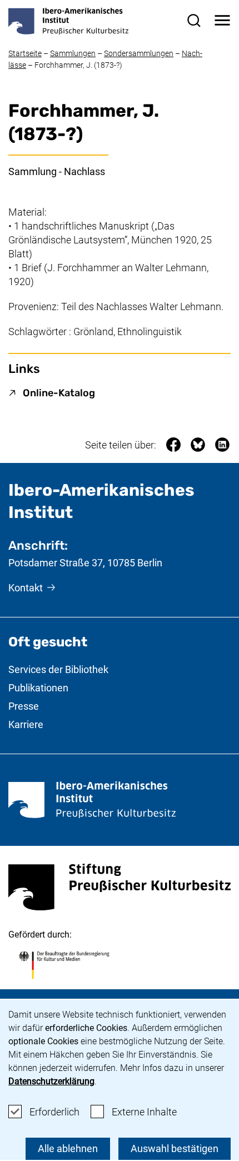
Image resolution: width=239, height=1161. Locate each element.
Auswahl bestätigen (174, 1148)
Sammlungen (73, 53)
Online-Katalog (59, 392)
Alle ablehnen (68, 1148)
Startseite (25, 53)
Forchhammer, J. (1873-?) (78, 65)
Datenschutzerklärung (51, 1081)
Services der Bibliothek (58, 669)
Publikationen (38, 688)
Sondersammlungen (138, 53)
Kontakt (25, 588)
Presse (23, 706)
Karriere (25, 724)
